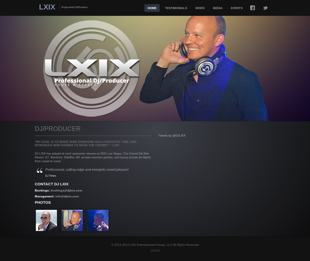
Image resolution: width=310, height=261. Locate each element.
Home (152, 8)
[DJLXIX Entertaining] (72, 220)
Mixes (200, 8)
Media (217, 8)
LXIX (47, 8)
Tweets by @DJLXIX (171, 135)
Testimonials (176, 8)
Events (237, 8)
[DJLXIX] (46, 220)
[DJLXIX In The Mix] (97, 220)
